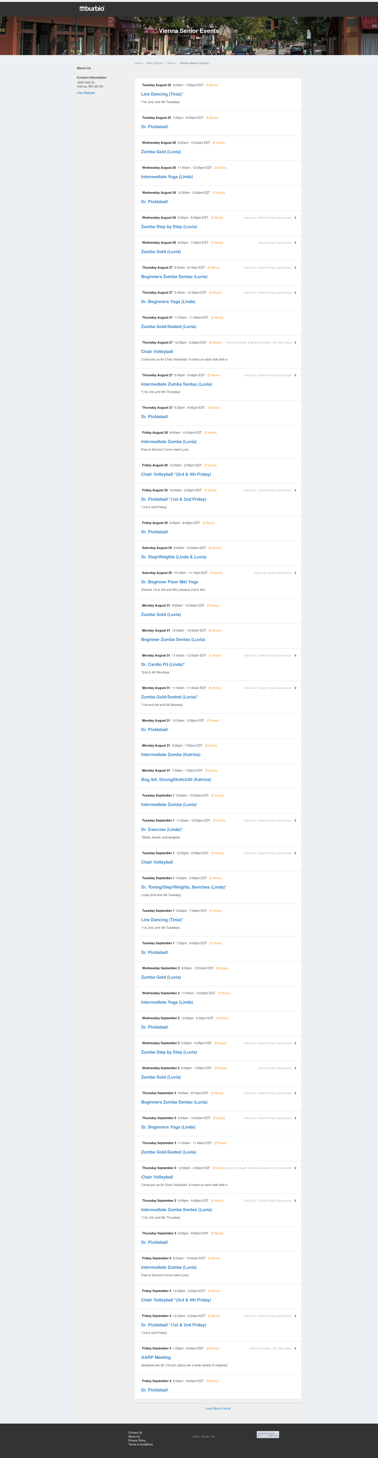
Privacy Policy (136, 1440)
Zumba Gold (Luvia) (161, 151)
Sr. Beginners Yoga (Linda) (168, 301)
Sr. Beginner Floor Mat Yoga (169, 581)
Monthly (214, 1348)
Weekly (213, 85)
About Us (134, 1436)
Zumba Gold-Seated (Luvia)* (169, 696)
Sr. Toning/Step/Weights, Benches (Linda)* (184, 887)
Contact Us (135, 1432)
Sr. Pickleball (154, 126)
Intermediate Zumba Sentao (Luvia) (176, 384)
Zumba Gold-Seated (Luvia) (168, 326)
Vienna (171, 63)
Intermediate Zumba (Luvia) (169, 441)
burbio (16, 1433)
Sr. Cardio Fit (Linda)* (163, 664)
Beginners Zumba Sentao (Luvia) (174, 276)
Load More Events (218, 1408)
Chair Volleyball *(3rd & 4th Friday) (176, 474)
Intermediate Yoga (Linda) (167, 176)
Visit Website (86, 92)
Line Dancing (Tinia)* (162, 94)
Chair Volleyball (157, 351)
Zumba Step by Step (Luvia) (169, 226)
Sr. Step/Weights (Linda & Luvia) (174, 556)
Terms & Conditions (140, 1444)
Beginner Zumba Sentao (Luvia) (173, 639)
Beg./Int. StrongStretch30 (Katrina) (176, 779)
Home (138, 63)
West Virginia (154, 63)
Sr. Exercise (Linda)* (162, 829)
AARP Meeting (156, 1357)
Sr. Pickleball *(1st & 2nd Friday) (173, 499)
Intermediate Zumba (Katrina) (170, 754)
